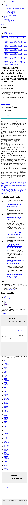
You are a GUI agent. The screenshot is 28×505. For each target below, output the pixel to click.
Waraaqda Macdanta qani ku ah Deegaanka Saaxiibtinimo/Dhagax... (15, 276)
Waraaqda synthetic (11, 15)
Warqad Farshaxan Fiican (13, 7)
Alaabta (5, 5)
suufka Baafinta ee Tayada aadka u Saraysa (15, 205)
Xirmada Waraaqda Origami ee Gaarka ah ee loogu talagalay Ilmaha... (14, 245)
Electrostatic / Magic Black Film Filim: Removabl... (15, 233)
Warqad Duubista (11, 12)
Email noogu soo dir (5, 104)
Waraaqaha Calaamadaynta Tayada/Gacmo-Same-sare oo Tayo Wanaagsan (15, 261)
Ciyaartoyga (9, 9)
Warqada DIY (10, 13)
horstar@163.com (13, 289)
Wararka (6, 16)
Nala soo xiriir (7, 22)
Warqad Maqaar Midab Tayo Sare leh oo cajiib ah (14, 218)
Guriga (5, 4)
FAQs (5, 17)
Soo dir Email (4, 313)
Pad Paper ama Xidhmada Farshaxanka (16, 8)
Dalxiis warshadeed (11, 20)
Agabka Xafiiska (11, 11)
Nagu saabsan (7, 19)
